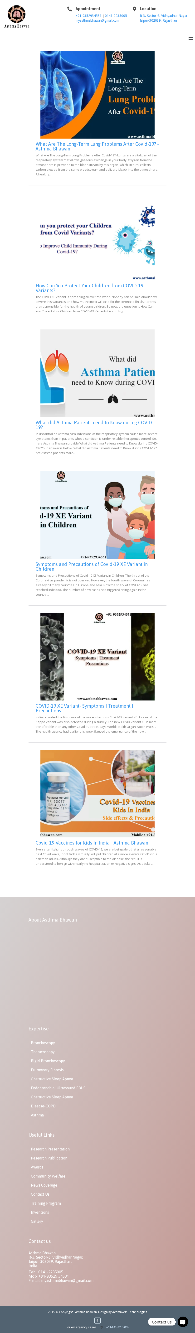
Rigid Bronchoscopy (48, 1061)
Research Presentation (50, 1149)
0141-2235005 (116, 16)
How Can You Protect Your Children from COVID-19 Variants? (89, 288)
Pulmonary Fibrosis (47, 1070)
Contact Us (40, 1194)
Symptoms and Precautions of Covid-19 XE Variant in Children (92, 566)
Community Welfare (48, 1176)
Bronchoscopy (43, 1043)
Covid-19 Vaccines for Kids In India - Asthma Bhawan (92, 842)
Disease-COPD (43, 1106)
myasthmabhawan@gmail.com (97, 20)
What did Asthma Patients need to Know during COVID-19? (95, 425)
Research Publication (49, 1158)
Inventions (40, 1212)
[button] (191, 39)
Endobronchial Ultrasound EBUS (58, 1088)
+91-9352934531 (89, 16)
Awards (37, 1167)
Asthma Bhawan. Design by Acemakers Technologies (111, 1312)
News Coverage (44, 1185)
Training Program (46, 1203)
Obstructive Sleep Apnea (52, 1079)
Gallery (37, 1221)
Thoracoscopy (43, 1052)
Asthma (37, 1115)
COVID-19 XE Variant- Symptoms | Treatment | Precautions (84, 708)
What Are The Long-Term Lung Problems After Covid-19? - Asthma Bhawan (97, 146)
